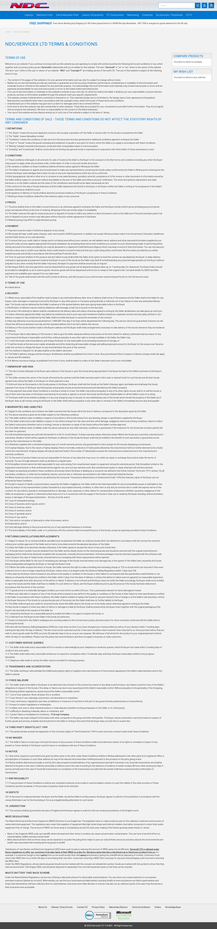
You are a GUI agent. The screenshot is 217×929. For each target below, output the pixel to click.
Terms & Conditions (141, 907)
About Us (42, 907)
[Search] (197, 5)
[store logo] (29, 5)
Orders (158, 907)
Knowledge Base (173, 907)
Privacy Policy (98, 907)
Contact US (82, 907)
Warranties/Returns (118, 907)
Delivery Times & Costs (62, 907)
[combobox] (179, 5)
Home (8, 32)
